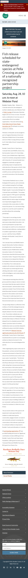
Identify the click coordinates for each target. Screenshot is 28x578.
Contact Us (5, 511)
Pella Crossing (7, 112)
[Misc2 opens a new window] (24, 567)
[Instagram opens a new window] (7, 567)
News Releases (8, 472)
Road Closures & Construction (10, 525)
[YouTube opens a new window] (17, 567)
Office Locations (6, 497)
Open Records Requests (8, 515)
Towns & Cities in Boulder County (11, 529)
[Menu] (22, 15)
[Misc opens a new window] (20, 567)
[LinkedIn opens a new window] (10, 567)
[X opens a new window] (14, 567)
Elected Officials (6, 489)
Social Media (8, 476)
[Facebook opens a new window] (4, 567)
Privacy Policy (6, 519)
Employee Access (6, 493)
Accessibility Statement (8, 507)
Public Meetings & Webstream (10, 501)
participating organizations (11, 431)
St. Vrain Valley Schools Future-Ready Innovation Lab (12, 124)
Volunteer (4, 533)
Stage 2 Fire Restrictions (10, 4)
